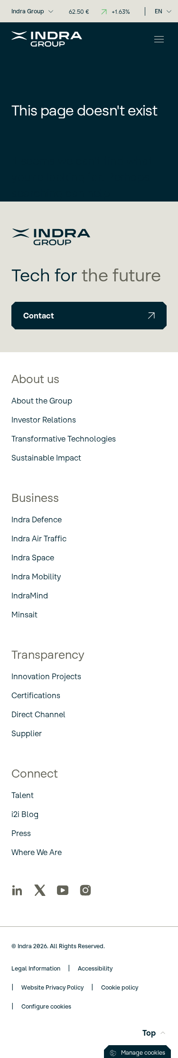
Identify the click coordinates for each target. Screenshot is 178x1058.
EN (158, 11)
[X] (40, 890)
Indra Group (27, 11)
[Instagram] (85, 890)
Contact (38, 315)
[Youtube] (62, 890)
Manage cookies (143, 1052)
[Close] (159, 39)
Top (149, 1033)
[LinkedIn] (17, 890)
